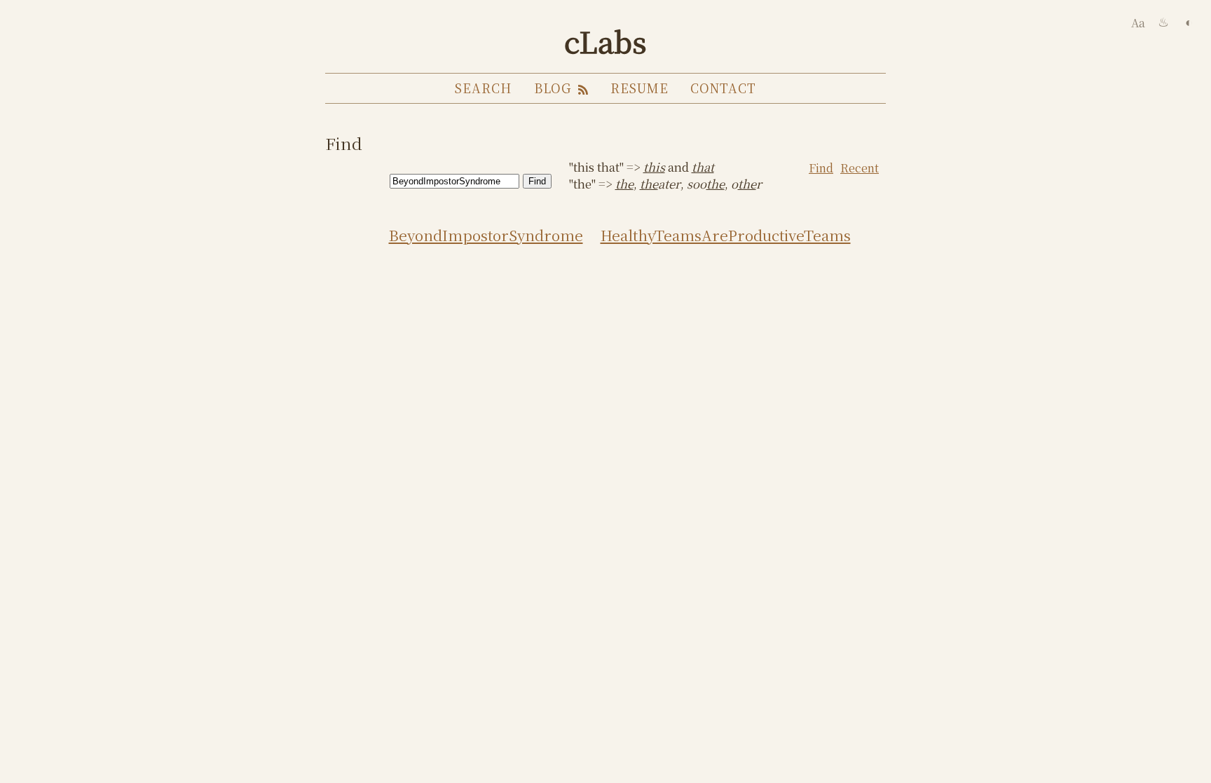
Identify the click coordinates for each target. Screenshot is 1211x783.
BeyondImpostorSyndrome (486, 234)
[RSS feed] (581, 88)
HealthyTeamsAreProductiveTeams (726, 234)
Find (821, 168)
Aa (1138, 23)
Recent (859, 168)
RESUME (639, 88)
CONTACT (722, 88)
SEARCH (483, 88)
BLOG (553, 88)
